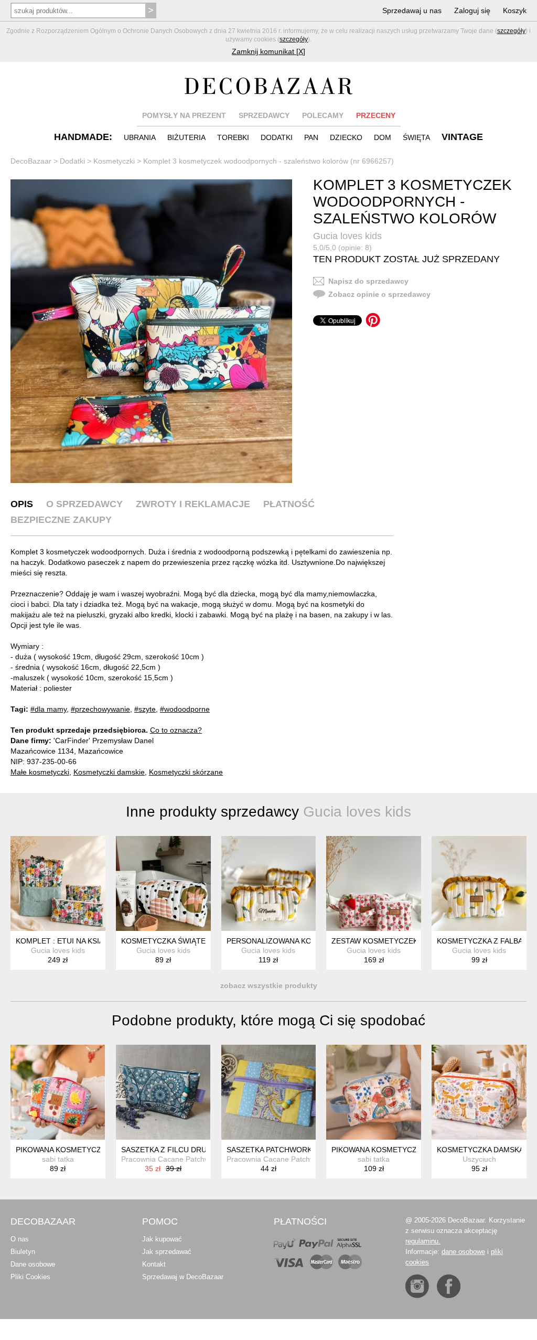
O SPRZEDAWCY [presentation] (84, 504)
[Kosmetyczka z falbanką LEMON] (479, 883)
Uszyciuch (479, 1159)
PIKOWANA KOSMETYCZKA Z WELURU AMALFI (97, 1149)
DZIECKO (346, 137)
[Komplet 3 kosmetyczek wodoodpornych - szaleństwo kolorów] (151, 331)
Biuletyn (22, 1252)
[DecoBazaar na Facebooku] (448, 1286)
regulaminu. (423, 1241)
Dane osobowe (32, 1264)
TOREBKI (233, 137)
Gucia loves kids (347, 236)
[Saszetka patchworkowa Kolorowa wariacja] (268, 1092)
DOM (382, 137)
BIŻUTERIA (186, 137)
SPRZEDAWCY (264, 115)
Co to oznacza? (176, 730)
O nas (19, 1239)
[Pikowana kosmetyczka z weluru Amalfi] (57, 1092)
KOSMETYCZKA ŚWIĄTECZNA (173, 941)
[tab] (21, 504)
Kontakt (154, 1264)
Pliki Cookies (30, 1277)
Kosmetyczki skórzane (186, 772)
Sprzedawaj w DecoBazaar (182, 1277)
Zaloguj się (472, 10)
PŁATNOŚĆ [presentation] (289, 504)
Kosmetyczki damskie (109, 772)
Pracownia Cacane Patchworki (171, 1159)
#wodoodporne (185, 709)
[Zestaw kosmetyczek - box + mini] (373, 883)
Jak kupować (162, 1239)
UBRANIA (140, 137)
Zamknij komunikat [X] (268, 51)
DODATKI (277, 137)
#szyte (145, 709)
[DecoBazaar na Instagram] (417, 1286)
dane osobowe (463, 1252)
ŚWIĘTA (416, 137)
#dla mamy (48, 709)
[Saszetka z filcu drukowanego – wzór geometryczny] (163, 1092)
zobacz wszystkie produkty (268, 985)
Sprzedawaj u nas (412, 10)
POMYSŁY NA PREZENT (184, 115)
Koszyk (515, 10)
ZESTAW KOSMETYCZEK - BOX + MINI (397, 941)
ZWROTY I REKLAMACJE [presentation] (193, 504)
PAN (311, 137)
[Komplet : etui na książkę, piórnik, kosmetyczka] (57, 883)
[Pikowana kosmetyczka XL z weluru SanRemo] (373, 1092)
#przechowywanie (100, 709)
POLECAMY (322, 115)
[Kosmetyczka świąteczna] (163, 883)
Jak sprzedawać (166, 1252)
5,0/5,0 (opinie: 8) (342, 247)
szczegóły (511, 31)
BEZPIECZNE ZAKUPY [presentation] (61, 519)
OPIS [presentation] (21, 504)
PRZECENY (375, 115)
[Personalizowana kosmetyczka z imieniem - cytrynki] (268, 883)
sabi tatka (58, 1159)
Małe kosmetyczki (39, 772)
